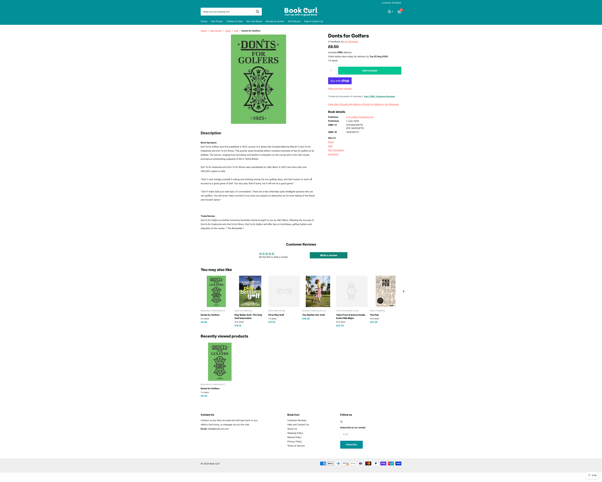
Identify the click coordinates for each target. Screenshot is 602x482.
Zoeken (257, 12)
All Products (294, 21)
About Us (292, 428)
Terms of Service (296, 445)
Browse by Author (275, 21)
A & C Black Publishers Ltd (359, 117)
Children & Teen (235, 21)
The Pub (374, 314)
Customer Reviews (296, 420)
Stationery (333, 154)
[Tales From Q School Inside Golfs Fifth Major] (351, 291)
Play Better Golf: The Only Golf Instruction (248, 316)
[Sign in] (390, 11)
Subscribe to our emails (353, 427)
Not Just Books (254, 21)
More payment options (339, 88)
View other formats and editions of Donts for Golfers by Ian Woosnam (363, 104)
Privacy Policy (294, 441)
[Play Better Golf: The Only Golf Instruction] (250, 291)
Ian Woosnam (351, 41)
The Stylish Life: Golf (313, 314)
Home (204, 30)
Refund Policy (294, 437)
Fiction (204, 21)
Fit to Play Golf (276, 314)
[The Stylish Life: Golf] (318, 291)
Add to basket (369, 70)
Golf (236, 30)
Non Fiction (217, 21)
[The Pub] (385, 291)
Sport (228, 30)
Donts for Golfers (210, 314)
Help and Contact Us (298, 424)
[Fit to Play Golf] (284, 291)
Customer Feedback (391, 2)
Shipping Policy (295, 433)
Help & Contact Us (313, 21)
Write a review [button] (328, 255)
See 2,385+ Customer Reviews (379, 96)
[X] (341, 422)
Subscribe (351, 444)
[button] (403, 291)
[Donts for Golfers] (216, 291)
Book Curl (293, 414)
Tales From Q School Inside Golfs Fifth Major (350, 316)
